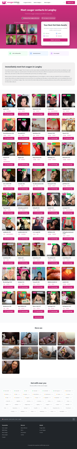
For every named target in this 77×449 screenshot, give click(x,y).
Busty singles (5, 434)
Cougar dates (42, 428)
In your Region (43, 430)
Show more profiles (38, 317)
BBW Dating (4, 430)
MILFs (22, 430)
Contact (41, 432)
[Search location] (64, 2)
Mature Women (24, 428)
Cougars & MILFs (27, 2)
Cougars (4, 437)
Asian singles (5, 428)
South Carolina (12, 419)
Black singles (5, 432)
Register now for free (55, 40)
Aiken (16, 419)
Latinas (22, 434)
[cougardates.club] (10, 2)
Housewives (23, 432)
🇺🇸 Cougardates (5, 419)
